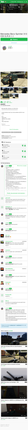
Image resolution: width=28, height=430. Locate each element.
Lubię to (10, 102)
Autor (10, 165)
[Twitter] (10, 48)
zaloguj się (12, 325)
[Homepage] (8, 48)
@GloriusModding (9, 276)
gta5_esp (7, 235)
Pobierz (15, 39)
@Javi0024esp (8, 208)
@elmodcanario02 (9, 264)
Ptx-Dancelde (8, 294)
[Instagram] (11, 48)
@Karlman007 (8, 290)
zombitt (10, 46)
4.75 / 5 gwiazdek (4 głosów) (5, 105)
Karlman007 (8, 282)
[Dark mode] (24, 1)
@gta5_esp (7, 224)
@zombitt (11, 209)
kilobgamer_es (8, 206)
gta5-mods (7, 197)
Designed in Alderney (5, 424)
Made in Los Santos (5, 426)
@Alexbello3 (8, 257)
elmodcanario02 (9, 241)
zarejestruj (19, 325)
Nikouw (7, 300)
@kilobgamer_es (9, 230)
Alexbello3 (7, 250)
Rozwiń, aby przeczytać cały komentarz (16, 193)
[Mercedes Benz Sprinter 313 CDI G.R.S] (14, 79)
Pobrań (4, 102)
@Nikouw (7, 309)
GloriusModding (9, 268)
